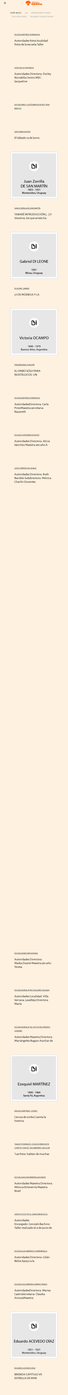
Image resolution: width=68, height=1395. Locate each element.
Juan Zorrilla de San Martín (27, 208)
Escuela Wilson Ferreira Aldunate (30, 1177)
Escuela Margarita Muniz (26, 953)
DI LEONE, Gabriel (21, 289)
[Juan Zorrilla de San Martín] (34, 175)
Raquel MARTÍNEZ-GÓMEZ (25, 1111)
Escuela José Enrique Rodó (26, 435)
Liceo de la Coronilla (24, 68)
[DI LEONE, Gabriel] (34, 255)
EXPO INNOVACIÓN (22, 132)
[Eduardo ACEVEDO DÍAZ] (34, 1335)
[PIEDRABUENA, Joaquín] (34, 331)
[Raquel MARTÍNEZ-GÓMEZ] (34, 1077)
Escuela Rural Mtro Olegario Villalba (31, 990)
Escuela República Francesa (27, 35)
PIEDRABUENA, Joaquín (24, 365)
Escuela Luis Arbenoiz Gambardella (30, 1251)
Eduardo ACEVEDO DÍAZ (24, 1368)
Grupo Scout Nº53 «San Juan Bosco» (31, 1214)
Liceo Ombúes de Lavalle (25, 468)
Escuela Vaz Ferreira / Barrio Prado (30, 1284)
